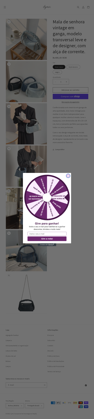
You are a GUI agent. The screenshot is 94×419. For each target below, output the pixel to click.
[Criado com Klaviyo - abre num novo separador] (47, 244)
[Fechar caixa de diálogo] (68, 176)
